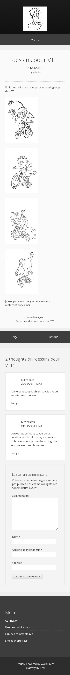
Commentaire (20, 495)
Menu (35, 39)
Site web (17, 563)
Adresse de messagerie (27, 550)
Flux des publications (18, 627)
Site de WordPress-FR (18, 640)
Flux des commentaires (19, 634)
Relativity (30, 668)
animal (27, 321)
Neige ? (15, 337)
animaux (35, 321)
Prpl (42, 668)
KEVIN (25, 422)
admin (37, 72)
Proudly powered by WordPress (35, 664)
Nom (16, 537)
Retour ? (54, 337)
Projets (39, 317)
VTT (52, 321)
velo (47, 321)
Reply (14, 403)
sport (42, 321)
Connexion (11, 620)
